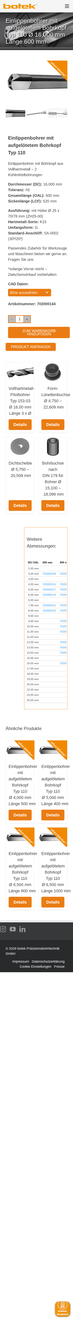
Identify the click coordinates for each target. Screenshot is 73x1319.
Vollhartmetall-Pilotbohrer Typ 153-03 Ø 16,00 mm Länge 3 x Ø (21, 401)
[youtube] (13, 929)
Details (20, 424)
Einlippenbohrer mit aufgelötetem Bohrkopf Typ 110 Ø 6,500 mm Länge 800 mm (23, 872)
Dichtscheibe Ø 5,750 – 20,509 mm (20, 469)
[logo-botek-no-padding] (20, 5)
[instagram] (3, 929)
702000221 (49, 605)
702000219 (49, 594)
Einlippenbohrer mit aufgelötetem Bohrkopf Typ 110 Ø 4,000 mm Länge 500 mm (23, 785)
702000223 (49, 610)
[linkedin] (22, 929)
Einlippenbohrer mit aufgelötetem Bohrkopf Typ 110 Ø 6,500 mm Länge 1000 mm (56, 872)
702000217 (49, 589)
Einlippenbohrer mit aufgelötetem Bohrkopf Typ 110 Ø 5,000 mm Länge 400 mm (55, 785)
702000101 (49, 584)
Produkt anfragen (30, 347)
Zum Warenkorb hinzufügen (39, 332)
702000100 (49, 573)
